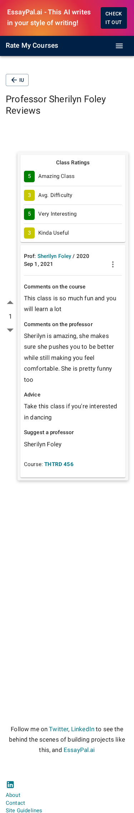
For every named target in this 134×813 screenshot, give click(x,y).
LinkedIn (82, 729)
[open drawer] (119, 46)
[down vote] (10, 330)
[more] (113, 264)
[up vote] (10, 302)
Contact (15, 803)
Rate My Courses (32, 46)
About (13, 795)
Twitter (58, 729)
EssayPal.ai (79, 750)
